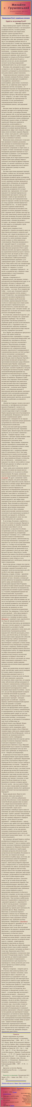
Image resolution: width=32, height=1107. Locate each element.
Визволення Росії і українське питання (16, 18)
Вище (16, 1083)
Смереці (12, 1105)
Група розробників (9, 1093)
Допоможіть (20, 1088)
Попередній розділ (8, 1083)
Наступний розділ (24, 1083)
